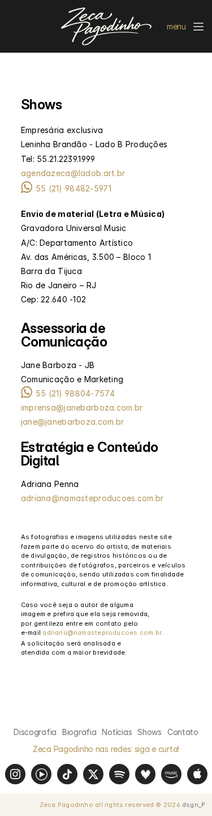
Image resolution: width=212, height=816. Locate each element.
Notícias (117, 732)
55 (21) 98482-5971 (73, 188)
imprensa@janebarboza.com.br (82, 407)
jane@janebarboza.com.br (72, 421)
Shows (149, 732)
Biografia (79, 732)
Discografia (35, 732)
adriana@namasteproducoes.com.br (92, 498)
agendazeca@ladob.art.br (73, 173)
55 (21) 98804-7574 (75, 393)
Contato (182, 732)
